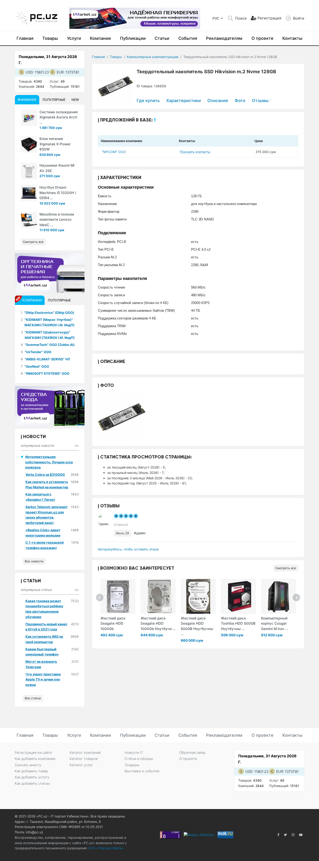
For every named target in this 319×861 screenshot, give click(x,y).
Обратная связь (192, 752)
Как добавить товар (31, 771)
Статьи (162, 38)
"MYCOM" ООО (114, 152)
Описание (217, 100)
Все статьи (33, 698)
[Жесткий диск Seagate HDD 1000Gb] (117, 596)
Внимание (27, 100)
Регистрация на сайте (33, 752)
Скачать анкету (28, 765)
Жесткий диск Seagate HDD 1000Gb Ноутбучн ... (158, 623)
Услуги (74, 38)
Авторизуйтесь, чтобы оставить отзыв (128, 549)
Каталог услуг (81, 765)
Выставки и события (141, 771)
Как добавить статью (32, 783)
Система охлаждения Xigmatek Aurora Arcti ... (58, 117)
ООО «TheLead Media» (105, 848)
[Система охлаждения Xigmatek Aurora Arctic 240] (29, 118)
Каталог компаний (85, 752)
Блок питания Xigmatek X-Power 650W (55, 143)
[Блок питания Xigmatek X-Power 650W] (29, 144)
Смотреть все (285, 568)
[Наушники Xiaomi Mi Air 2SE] (29, 171)
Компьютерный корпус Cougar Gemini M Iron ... (274, 623)
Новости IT (133, 752)
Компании (100, 38)
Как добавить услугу (32, 777)
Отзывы (261, 100)
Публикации (133, 38)
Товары (50, 38)
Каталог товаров (84, 758)
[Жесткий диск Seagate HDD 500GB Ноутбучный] (198, 596)
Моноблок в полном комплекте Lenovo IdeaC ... (56, 219)
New (75, 100)
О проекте (262, 38)
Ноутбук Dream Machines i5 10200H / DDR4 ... (57, 192)
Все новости (34, 561)
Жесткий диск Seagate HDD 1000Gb (112, 623)
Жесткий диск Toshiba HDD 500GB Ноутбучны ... (238, 623)
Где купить (148, 100)
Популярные (54, 100)
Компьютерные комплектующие (152, 57)
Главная (25, 38)
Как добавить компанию (35, 758)
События (187, 38)
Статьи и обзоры (138, 758)
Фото (240, 100)
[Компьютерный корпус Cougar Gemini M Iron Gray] (278, 596)
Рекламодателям (224, 38)
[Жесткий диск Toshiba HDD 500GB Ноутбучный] (238, 596)
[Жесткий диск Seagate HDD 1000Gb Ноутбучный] (158, 596)
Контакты (292, 38)
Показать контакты (195, 152)
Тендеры (131, 765)
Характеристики (183, 100)
